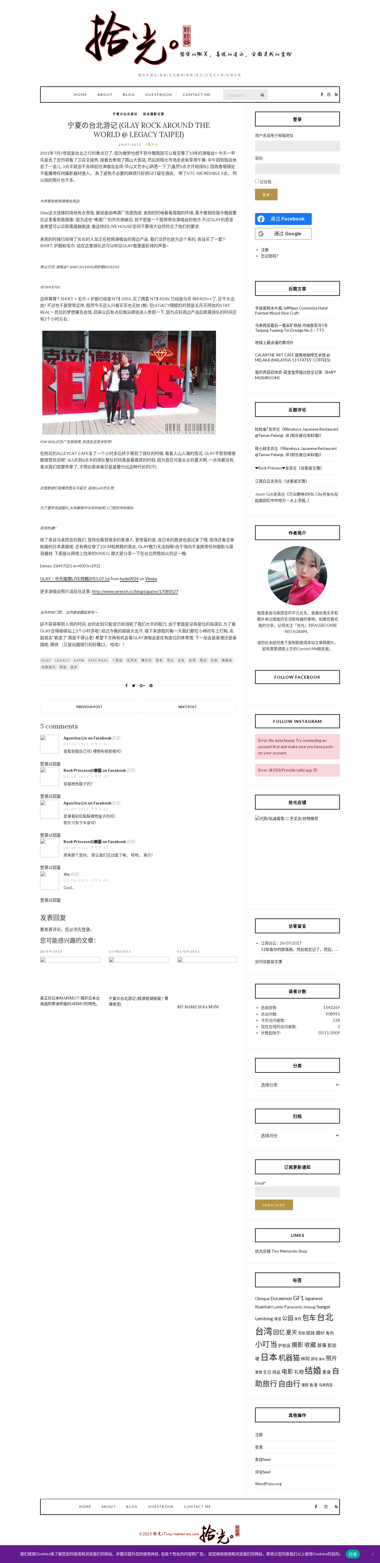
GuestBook (158, 94)
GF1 (298, 1297)
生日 (267, 1372)
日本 (214, 660)
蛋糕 (304, 1385)
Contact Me (197, 94)
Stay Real (98, 660)
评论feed (262, 1472)
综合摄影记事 (153, 114)
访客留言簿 (310, 468)
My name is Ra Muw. (198, 1007)
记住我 (265, 181)
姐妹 (310, 1332)
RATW (79, 660)
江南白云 (262, 481)
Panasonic (293, 1307)
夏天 (291, 1332)
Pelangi (310, 1307)
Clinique (262, 1298)
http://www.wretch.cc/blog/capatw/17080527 (135, 591)
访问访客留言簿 (268, 961)
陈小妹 (261, 448)
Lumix (278, 1307)
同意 (353, 1554)
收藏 (310, 1344)
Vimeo (151, 578)
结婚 (313, 1370)
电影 (287, 1371)
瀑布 (322, 1359)
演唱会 (227, 660)
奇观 (301, 1333)
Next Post (187, 707)
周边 (203, 660)
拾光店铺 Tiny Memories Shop (281, 1251)
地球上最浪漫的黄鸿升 (274, 342)
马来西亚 (326, 1385)
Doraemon (281, 1298)
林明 (305, 1358)
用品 (276, 1372)
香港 (313, 1385)
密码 (259, 158)
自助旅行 (49, 667)
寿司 (330, 1333)
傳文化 (146, 660)
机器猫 (289, 1357)
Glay (46, 660)
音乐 (74, 667)
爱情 (258, 1372)
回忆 (279, 1332)
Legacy (62, 660)
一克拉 (117, 660)
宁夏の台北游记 (125, 114)
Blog (129, 94)
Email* (260, 1183)
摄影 (297, 1344)
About (105, 94)
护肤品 (284, 1345)
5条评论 (152, 144)
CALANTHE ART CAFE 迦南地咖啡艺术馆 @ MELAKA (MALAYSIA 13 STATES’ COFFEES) (292, 357)
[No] (373, 1554)
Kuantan (263, 1306)
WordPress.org (268, 1483)
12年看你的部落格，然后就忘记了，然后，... (299, 949)
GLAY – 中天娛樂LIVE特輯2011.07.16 (75, 578)
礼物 (299, 1372)
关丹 (297, 1319)
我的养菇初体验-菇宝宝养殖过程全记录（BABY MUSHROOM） (295, 375)
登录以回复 (50, 763)
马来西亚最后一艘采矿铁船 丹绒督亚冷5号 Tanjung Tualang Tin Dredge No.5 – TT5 (291, 328)
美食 (326, 1372)
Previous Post (89, 707)
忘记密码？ (270, 255)
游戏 (314, 1359)
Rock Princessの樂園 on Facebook (95, 770)
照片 (331, 1358)
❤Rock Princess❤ (270, 468)
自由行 (289, 1383)
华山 (170, 660)
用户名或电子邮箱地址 (274, 135)
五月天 (132, 660)
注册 (265, 249)
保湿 (277, 1319)
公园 (287, 1318)
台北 (181, 660)
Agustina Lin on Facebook (87, 738)
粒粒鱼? (261, 429)
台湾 (192, 660)
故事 (322, 1345)
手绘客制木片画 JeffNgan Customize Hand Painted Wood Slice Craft (291, 310)
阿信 (63, 667)
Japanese (314, 1298)
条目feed (262, 1459)
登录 (86, 929)
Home (80, 94)
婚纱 (320, 1332)
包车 (159, 660)
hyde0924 (129, 578)
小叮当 (266, 1344)
